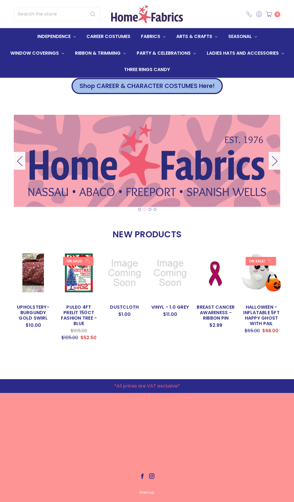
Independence (54, 36)
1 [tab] (139, 209)
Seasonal (240, 36)
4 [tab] (155, 209)
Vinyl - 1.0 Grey (170, 307)
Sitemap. (147, 492)
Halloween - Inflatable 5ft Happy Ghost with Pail (261, 315)
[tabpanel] (147, 161)
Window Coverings (35, 53)
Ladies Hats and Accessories (243, 53)
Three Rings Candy (147, 69)
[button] (147, 86)
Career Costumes (108, 36)
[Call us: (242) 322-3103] (249, 14)
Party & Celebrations (164, 53)
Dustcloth (124, 307)
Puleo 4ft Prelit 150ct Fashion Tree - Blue (79, 315)
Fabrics (151, 36)
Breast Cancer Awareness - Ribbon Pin (216, 312)
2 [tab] (144, 209)
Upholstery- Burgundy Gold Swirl (33, 312)
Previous (19, 160)
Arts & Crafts (194, 36)
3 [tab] (149, 209)
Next (274, 160)
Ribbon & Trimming (98, 53)
